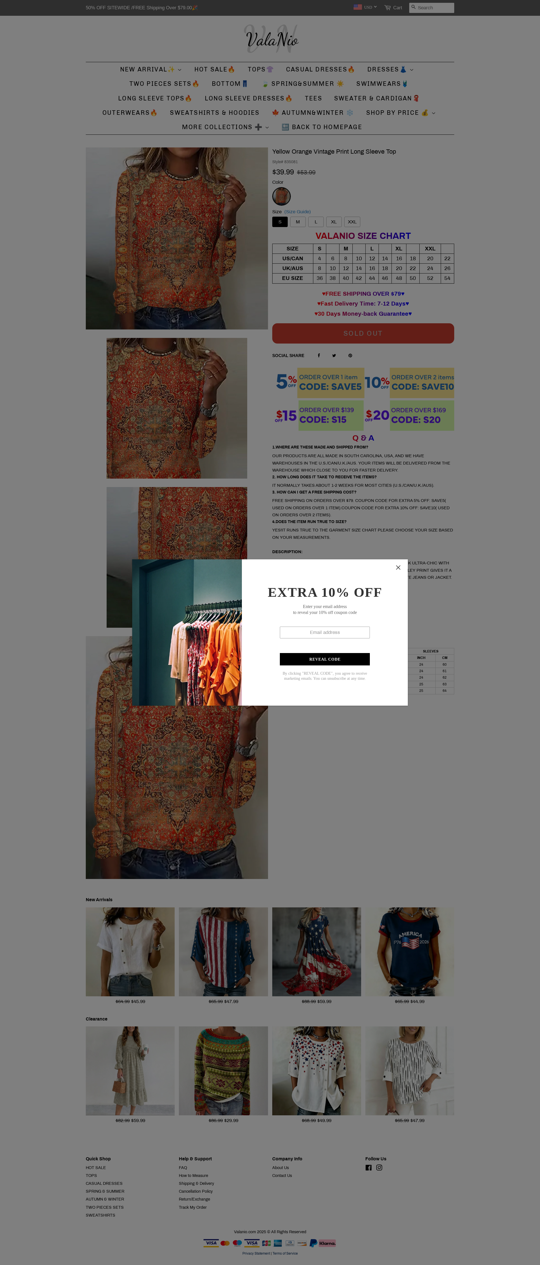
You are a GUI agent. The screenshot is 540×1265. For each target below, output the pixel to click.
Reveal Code (325, 659)
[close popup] (398, 567)
